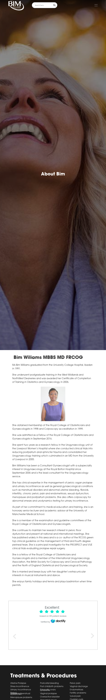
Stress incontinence (19, 686)
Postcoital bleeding (49, 683)
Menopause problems (21, 697)
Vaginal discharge (79, 686)
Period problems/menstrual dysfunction (20, 694)
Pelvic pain (75, 683)
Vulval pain (75, 696)
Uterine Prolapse (18, 683)
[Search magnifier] (54, 5)
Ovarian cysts (76, 699)
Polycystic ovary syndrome (48, 690)
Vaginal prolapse (48, 693)
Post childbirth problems (51, 686)
